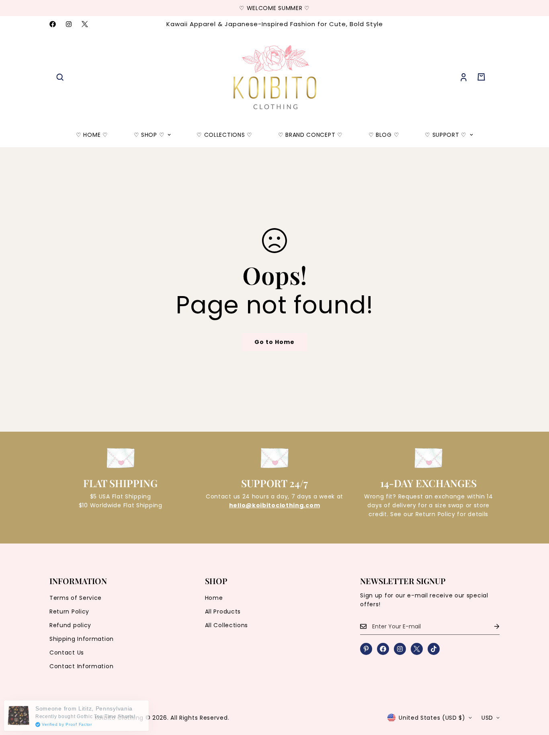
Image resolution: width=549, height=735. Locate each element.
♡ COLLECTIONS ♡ (224, 135)
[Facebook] (52, 24)
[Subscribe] (490, 626)
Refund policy (70, 625)
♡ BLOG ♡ (384, 135)
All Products (223, 611)
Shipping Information (81, 639)
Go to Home (274, 342)
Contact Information (81, 666)
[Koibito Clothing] (274, 77)
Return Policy (69, 611)
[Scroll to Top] (533, 691)
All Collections (226, 625)
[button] (481, 77)
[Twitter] (85, 24)
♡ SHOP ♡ (149, 135)
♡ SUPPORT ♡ (446, 135)
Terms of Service (75, 598)
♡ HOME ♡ (92, 135)
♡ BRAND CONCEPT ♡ (310, 135)
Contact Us (66, 653)
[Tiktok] (434, 649)
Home (214, 598)
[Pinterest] (366, 649)
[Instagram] (69, 24)
